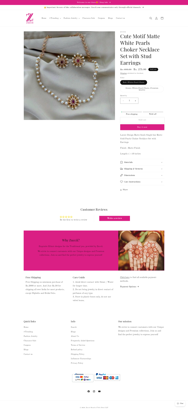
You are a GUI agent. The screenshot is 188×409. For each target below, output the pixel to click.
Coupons (27, 345)
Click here (125, 277)
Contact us (28, 354)
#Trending (28, 332)
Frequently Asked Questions (83, 341)
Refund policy (76, 350)
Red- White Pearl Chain (135, 83)
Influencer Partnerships (81, 359)
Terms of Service (78, 345)
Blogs (26, 350)
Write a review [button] (114, 219)
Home (26, 327)
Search (74, 327)
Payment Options (128, 287)
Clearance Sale (30, 341)
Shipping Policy (77, 354)
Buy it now (142, 127)
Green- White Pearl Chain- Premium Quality (142, 89)
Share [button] (125, 190)
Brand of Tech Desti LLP (99, 407)
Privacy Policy (77, 363)
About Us (75, 336)
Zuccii (88, 407)
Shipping (123, 73)
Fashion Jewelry (30, 336)
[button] (55, 18)
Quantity (123, 96)
